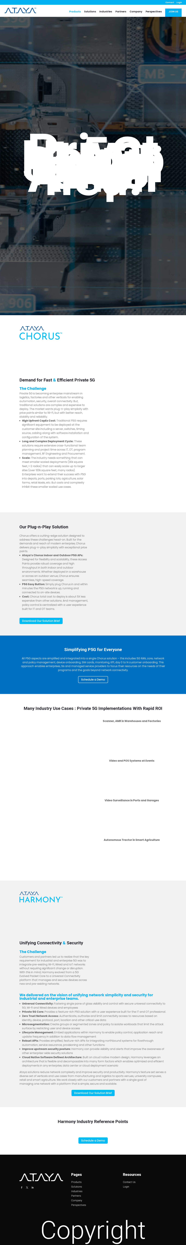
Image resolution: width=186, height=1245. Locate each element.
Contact (169, 2)
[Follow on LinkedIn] (32, 1187)
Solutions (90, 12)
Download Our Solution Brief (41, 621)
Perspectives (154, 12)
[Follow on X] (27, 1187)
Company (136, 12)
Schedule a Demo (93, 679)
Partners (120, 12)
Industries (105, 12)
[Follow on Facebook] (21, 1187)
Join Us (173, 11)
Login (179, 2)
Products (75, 12)
